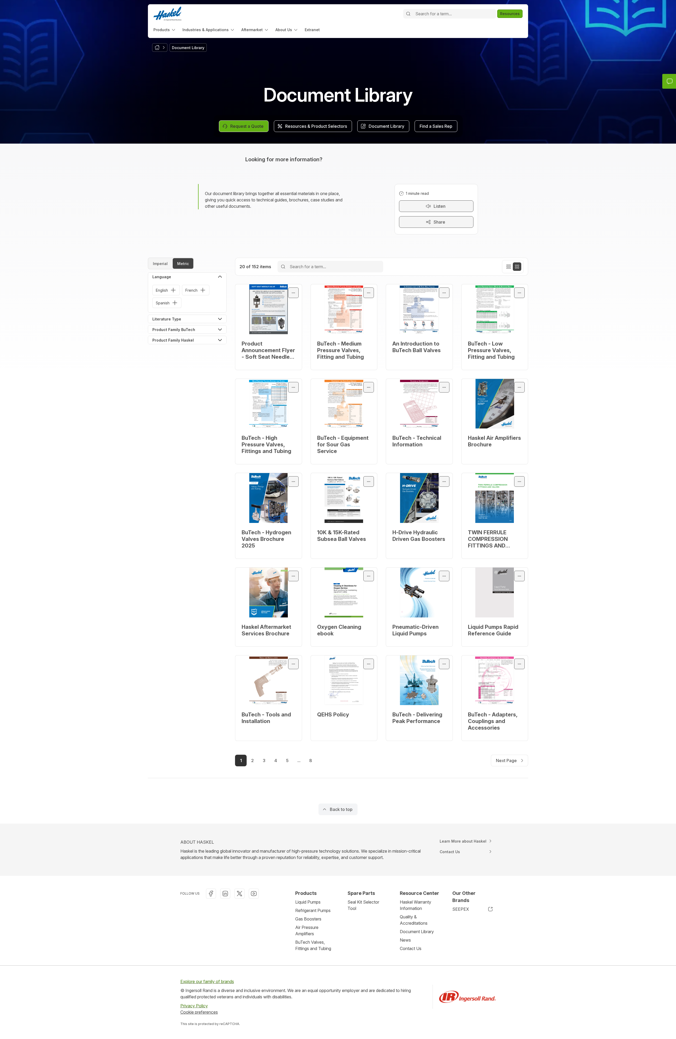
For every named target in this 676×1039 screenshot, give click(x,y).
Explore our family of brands (207, 981)
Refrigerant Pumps (313, 910)
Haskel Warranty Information (415, 905)
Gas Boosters (308, 919)
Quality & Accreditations (414, 920)
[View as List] (508, 266)
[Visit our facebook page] (211, 894)
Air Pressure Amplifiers (306, 930)
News (405, 940)
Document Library (417, 931)
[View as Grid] (517, 266)
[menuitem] (164, 29)
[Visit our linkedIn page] (225, 894)
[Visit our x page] (239, 894)
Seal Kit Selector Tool (363, 905)
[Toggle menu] (293, 292)
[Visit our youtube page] (254, 894)
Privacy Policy (194, 1005)
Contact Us (410, 948)
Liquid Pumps (308, 902)
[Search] (408, 13)
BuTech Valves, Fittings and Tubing (313, 945)
